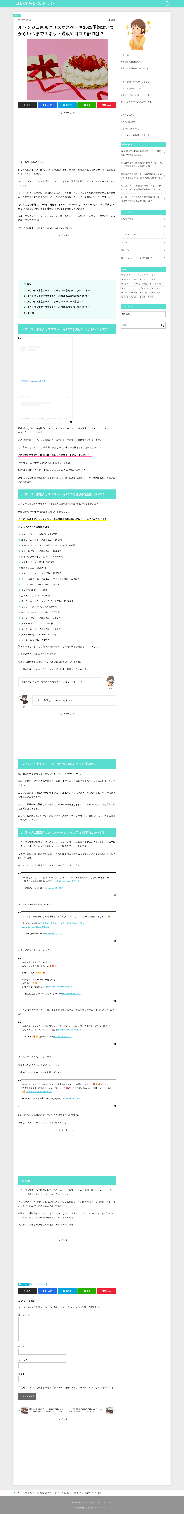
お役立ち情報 (127, 219)
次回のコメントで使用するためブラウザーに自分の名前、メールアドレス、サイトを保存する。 (68, 1387)
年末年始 (156, 293)
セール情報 (142, 284)
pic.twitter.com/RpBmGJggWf (36, 927)
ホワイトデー (158, 288)
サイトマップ (108, 1502)
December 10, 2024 (54, 888)
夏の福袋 (145, 293)
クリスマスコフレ (130, 279)
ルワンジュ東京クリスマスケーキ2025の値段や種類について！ (57, 296)
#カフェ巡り (61, 923)
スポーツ (125, 250)
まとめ (29, 313)
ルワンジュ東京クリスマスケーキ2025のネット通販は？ (53, 301)
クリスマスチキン (148, 279)
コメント (24, 1315)
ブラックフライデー (131, 288)
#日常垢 (43, 923)
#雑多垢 (51, 923)
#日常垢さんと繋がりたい (79, 923)
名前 (21, 1346)
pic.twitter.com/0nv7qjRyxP (69, 1030)
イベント (17, 15)
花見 (152, 297)
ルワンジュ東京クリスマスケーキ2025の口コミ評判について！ (57, 307)
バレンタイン (157, 284)
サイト (21, 1374)
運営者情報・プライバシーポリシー (85, 1502)
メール (23, 1360)
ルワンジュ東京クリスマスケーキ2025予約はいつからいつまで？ (58, 290)
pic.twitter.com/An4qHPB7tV (38, 1092)
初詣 (135, 293)
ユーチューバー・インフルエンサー (137, 258)
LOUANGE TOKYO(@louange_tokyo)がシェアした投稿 (44, 418)
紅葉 (143, 297)
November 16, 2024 (53, 934)
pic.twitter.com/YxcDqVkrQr (67, 881)
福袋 (135, 297)
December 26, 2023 (71, 1098)
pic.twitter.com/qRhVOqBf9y (59, 987)
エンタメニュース (129, 234)
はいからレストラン (35, 3)
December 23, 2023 (71, 994)
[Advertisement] (67, 134)
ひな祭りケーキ (129, 275)
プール (145, 288)
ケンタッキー (128, 284)
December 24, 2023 (62, 1036)
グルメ (124, 242)
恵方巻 (126, 297)
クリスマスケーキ (39, 1284)
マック (126, 293)
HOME (18, 1493)
